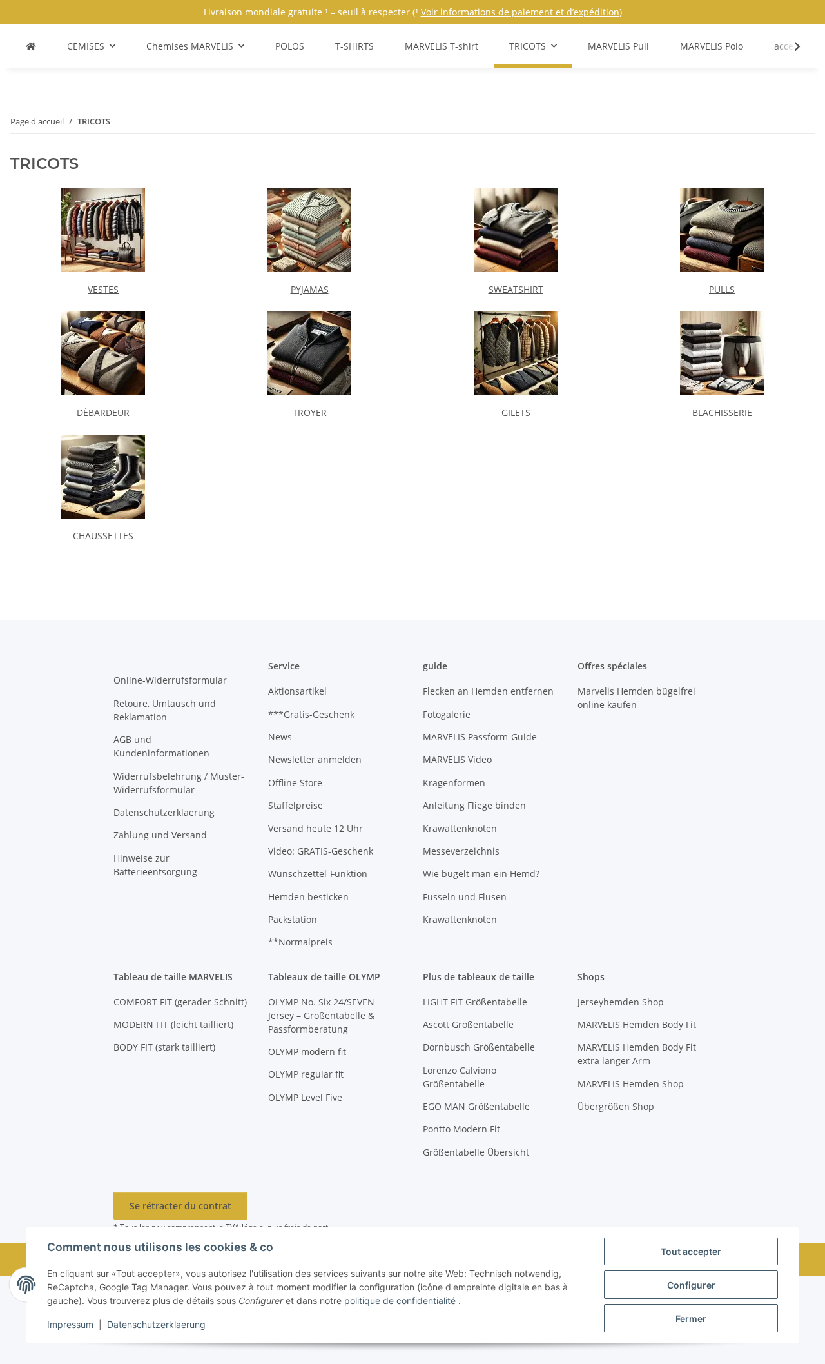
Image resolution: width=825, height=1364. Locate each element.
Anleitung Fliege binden (474, 805)
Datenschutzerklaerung (156, 1324)
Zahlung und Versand (160, 835)
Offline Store (295, 782)
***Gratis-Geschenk (311, 714)
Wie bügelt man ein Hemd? (481, 873)
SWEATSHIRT (516, 289)
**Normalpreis (300, 942)
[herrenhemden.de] (31, 46)
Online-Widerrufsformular (170, 680)
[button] (788, 46)
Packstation (292, 919)
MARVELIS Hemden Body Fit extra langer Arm (637, 1054)
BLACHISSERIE (722, 412)
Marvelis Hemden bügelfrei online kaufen (636, 698)
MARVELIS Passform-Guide (480, 737)
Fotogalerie (447, 714)
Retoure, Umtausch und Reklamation (164, 710)
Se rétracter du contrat (180, 1206)
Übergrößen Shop (616, 1106)
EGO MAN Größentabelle (476, 1106)
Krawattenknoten (460, 828)
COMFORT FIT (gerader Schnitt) (180, 1002)
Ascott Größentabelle (468, 1024)
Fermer (690, 1318)
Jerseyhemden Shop (621, 1002)
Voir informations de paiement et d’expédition (520, 12)
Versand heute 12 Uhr (315, 828)
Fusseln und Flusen (465, 897)
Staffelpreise (295, 805)
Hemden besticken (308, 897)
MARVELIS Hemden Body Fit (637, 1024)
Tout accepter (691, 1251)
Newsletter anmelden (315, 759)
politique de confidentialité (401, 1300)
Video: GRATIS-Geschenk (320, 851)
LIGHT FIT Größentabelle (475, 1002)
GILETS (515, 412)
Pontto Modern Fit (461, 1129)
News (280, 737)
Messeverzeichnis (461, 851)
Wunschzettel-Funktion (317, 873)
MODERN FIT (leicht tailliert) (173, 1024)
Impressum (70, 1324)
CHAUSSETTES (103, 535)
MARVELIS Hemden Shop (631, 1084)
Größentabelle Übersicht (476, 1152)
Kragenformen (454, 782)
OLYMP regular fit (306, 1074)
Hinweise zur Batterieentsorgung (155, 865)
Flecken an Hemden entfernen (488, 691)
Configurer (691, 1285)
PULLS (722, 289)
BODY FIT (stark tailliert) (164, 1047)
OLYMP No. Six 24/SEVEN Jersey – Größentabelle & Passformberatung (321, 1015)
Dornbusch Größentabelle (479, 1047)
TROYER (310, 412)
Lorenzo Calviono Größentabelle (459, 1077)
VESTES (103, 289)
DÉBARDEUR (103, 412)
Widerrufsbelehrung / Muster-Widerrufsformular (178, 783)
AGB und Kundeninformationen (161, 746)
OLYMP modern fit (307, 1051)
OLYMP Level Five (305, 1097)
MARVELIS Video (457, 759)
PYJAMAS (310, 289)
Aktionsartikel (297, 691)
